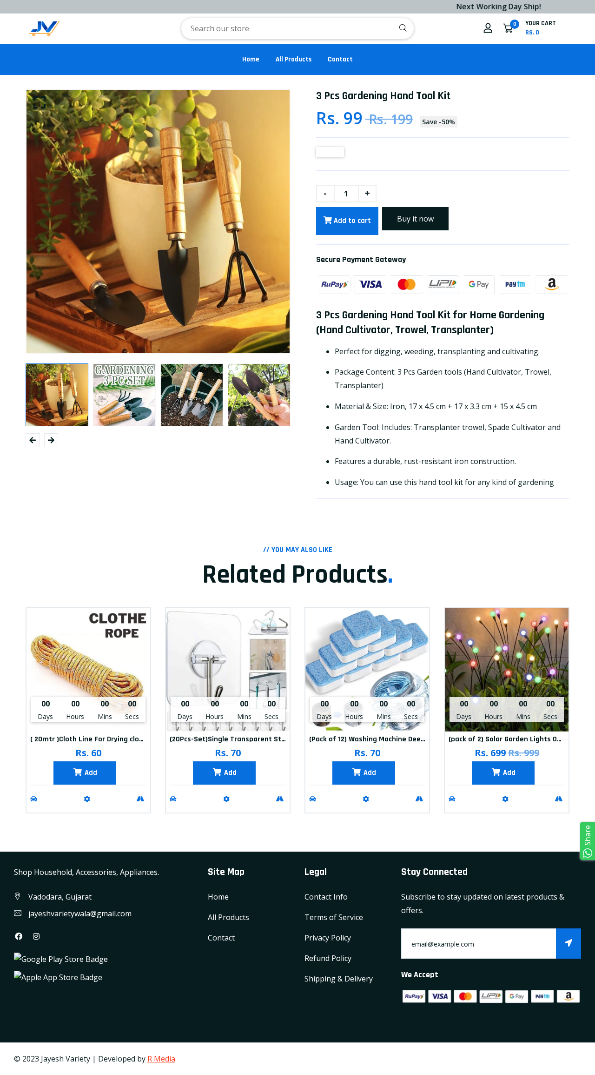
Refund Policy (327, 958)
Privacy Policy (327, 938)
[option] (158, 221)
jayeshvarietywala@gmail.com (80, 913)
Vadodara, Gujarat (60, 897)
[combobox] (297, 28)
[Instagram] (36, 936)
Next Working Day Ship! (467, 6)
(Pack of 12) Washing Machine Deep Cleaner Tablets (394, 739)
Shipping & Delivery (338, 979)
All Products (293, 59)
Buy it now (415, 219)
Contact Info (326, 897)
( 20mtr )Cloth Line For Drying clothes (92, 739)
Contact (340, 59)
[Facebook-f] (18, 936)
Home (250, 59)
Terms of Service (333, 917)
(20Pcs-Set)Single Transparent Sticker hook (242, 739)
